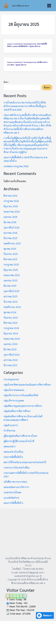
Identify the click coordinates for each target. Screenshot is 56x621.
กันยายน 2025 (11, 253)
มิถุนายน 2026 (11, 206)
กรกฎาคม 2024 (11, 328)
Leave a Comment (14, 44)
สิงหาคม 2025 (10, 259)
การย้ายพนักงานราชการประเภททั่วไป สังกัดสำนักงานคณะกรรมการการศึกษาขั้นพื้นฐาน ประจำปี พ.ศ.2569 (25, 106)
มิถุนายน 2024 (11, 333)
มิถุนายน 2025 (11, 269)
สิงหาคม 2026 (10, 195)
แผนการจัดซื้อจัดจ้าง (20, 46)
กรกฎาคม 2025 (11, 264)
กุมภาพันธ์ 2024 (11, 354)
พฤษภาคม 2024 (12, 338)
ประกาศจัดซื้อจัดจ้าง (13, 456)
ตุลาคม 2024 (10, 312)
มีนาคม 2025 (10, 285)
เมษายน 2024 (10, 344)
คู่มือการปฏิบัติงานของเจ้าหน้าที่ (19, 441)
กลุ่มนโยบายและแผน (14, 389)
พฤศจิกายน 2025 (12, 243)
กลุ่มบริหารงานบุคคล (14, 400)
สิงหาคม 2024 (10, 322)
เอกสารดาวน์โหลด (12, 492)
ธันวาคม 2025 (10, 238)
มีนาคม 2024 (10, 349)
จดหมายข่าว (9, 446)
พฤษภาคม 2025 (12, 275)
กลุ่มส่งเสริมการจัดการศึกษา (17, 411)
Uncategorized (30, 44)
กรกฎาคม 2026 (11, 200)
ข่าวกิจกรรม (9, 430)
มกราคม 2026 (10, 232)
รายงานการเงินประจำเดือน (17, 467)
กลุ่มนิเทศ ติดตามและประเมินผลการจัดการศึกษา (27, 384)
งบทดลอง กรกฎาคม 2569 (16, 166)
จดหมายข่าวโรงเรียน (13, 451)
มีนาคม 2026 (10, 222)
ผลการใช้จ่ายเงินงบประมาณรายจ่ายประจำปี (25, 462)
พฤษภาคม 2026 (12, 211)
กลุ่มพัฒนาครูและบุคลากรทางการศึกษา (23, 405)
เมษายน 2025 (10, 280)
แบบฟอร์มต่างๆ (11, 497)
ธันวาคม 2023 (10, 365)
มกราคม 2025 (10, 296)
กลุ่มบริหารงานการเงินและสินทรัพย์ (21, 395)
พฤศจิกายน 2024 (12, 306)
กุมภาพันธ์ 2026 (11, 227)
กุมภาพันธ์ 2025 (11, 291)
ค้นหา (6, 82)
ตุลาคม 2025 (10, 248)
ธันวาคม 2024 (10, 301)
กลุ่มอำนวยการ (11, 425)
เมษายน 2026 (10, 216)
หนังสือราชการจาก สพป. (15, 481)
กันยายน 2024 (11, 317)
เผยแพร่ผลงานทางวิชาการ (16, 487)
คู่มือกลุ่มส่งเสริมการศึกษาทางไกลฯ (20, 435)
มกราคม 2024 (10, 359)
